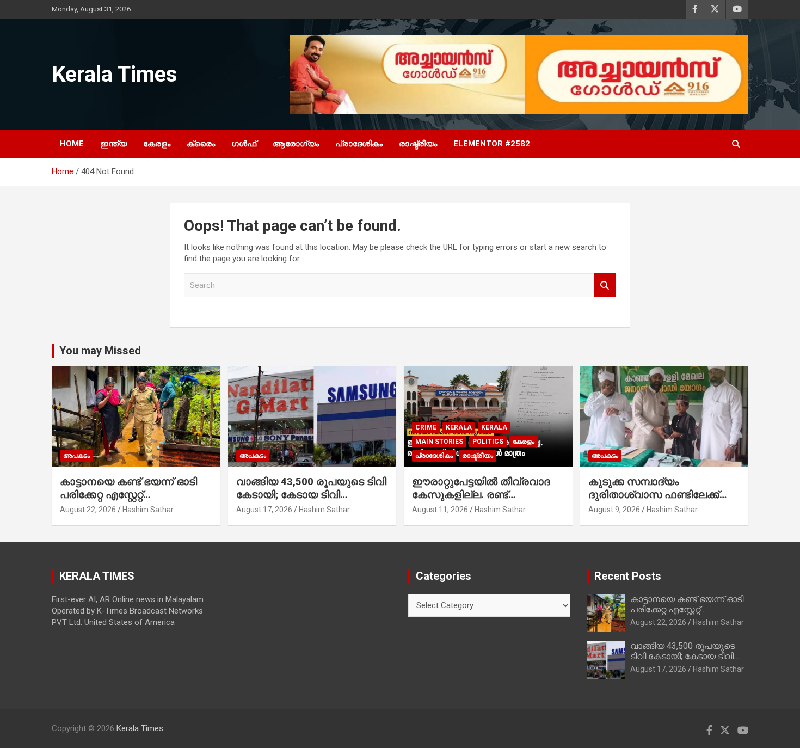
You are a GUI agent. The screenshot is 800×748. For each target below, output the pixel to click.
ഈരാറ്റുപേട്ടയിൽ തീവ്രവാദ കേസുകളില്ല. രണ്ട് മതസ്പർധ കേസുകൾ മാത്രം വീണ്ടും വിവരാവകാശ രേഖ (485, 501)
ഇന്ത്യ (113, 144)
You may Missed (100, 350)
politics (487, 441)
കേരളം (156, 144)
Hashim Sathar (148, 509)
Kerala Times (114, 74)
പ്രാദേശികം (359, 144)
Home (72, 144)
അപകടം (76, 455)
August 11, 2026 (440, 509)
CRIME (425, 427)
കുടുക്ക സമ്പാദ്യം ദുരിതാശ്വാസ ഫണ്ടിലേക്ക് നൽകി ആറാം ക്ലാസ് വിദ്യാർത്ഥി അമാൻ (653, 501)
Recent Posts (627, 576)
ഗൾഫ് (243, 144)
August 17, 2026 (264, 509)
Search (605, 285)
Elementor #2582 (491, 144)
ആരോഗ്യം (296, 144)
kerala (459, 427)
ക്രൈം (201, 144)
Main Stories (439, 441)
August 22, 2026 (88, 509)
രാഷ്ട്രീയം (418, 144)
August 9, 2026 (614, 509)
